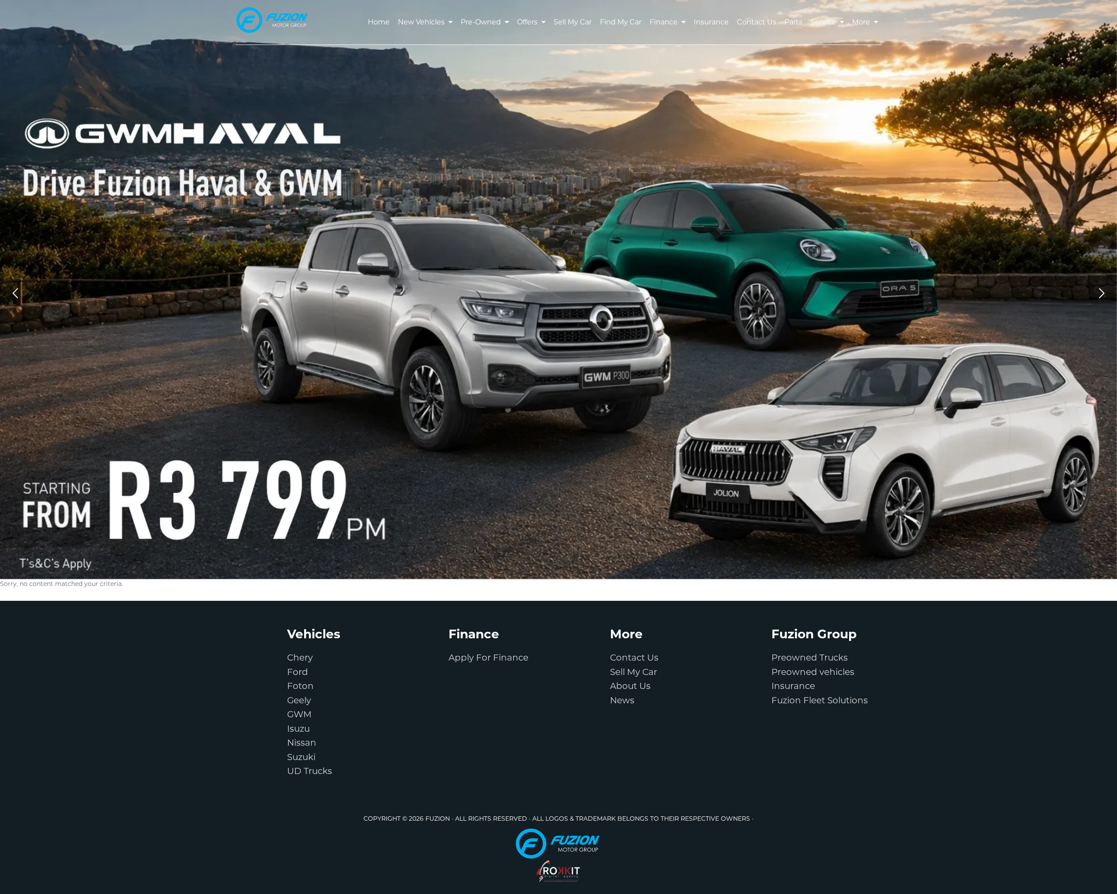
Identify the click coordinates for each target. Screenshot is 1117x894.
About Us (630, 686)
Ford (297, 672)
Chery (300, 657)
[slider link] (558, 289)
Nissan (301, 742)
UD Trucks (309, 771)
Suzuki (301, 757)
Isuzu (298, 728)
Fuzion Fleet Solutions (819, 700)
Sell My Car (633, 672)
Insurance (793, 686)
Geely (299, 700)
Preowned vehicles (812, 672)
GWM (299, 714)
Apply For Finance (488, 657)
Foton (300, 686)
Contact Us (634, 657)
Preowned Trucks (809, 657)
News (622, 700)
